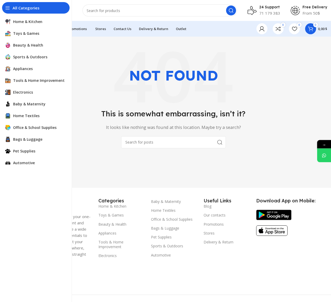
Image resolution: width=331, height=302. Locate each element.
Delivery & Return (218, 242)
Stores (209, 233)
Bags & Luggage (165, 228)
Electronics (107, 255)
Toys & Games (111, 215)
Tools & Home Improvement (111, 244)
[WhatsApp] (324, 155)
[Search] (231, 10)
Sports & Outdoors (167, 245)
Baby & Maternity (166, 201)
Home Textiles (163, 210)
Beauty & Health (112, 224)
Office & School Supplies (172, 219)
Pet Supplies (161, 237)
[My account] (262, 29)
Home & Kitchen (112, 206)
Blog (207, 206)
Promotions (214, 224)
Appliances (107, 233)
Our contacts (215, 215)
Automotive (161, 255)
